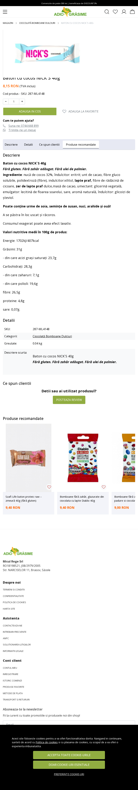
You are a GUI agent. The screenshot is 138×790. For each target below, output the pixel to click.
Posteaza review (69, 400)
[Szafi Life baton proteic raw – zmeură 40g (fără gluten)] (28, 458)
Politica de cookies (47, 742)
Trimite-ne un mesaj (22, 130)
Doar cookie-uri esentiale (69, 765)
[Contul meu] (124, 12)
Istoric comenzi (12, 680)
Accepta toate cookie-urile (69, 755)
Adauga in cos (30, 111)
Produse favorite (13, 686)
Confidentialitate (13, 596)
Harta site (9, 608)
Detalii (28, 145)
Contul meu (10, 667)
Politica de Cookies (14, 602)
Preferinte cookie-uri (69, 774)
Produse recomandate (81, 145)
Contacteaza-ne (12, 625)
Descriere (11, 145)
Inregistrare (10, 674)
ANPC (6, 638)
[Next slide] (128, 469)
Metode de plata (13, 693)
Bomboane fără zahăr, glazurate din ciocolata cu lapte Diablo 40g (82, 498)
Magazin (8, 23)
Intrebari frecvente (14, 631)
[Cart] (132, 12)
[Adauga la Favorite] (49, 487)
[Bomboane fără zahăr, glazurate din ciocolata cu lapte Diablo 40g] (83, 458)
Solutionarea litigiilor (17, 644)
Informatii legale (13, 651)
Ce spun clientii (49, 145)
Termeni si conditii (14, 589)
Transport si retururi (16, 699)
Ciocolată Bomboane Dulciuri (37, 23)
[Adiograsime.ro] (70, 12)
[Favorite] (115, 12)
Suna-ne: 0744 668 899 (23, 126)
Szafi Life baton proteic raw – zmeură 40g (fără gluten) (24, 498)
